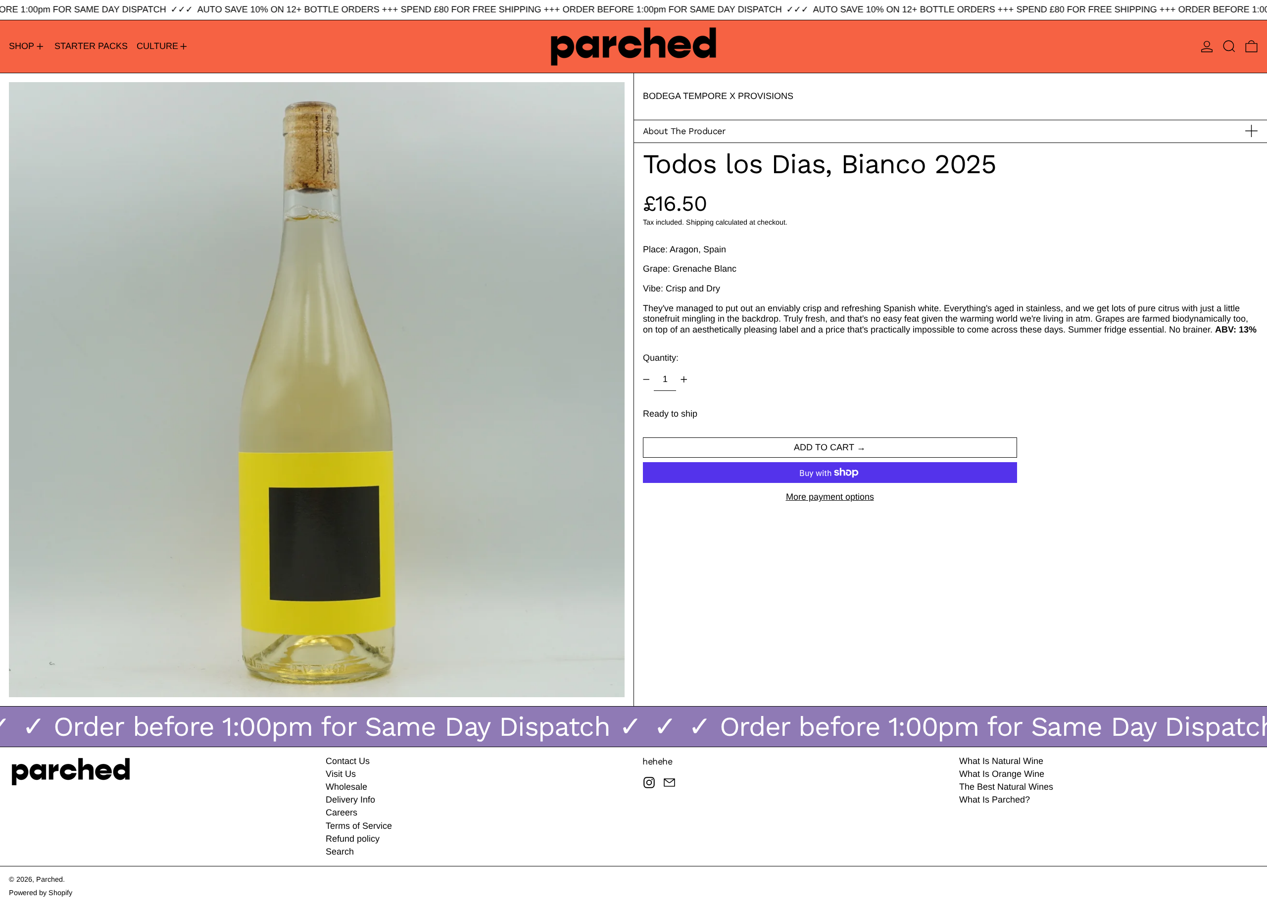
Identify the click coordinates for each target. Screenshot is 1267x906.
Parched (49, 879)
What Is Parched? (994, 800)
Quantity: (661, 358)
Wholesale (346, 787)
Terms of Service (359, 826)
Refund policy (353, 839)
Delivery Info (350, 800)
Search (340, 852)
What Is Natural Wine (1001, 761)
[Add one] (684, 379)
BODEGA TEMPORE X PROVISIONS (718, 96)
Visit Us (341, 774)
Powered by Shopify (40, 893)
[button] (1229, 46)
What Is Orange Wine (1001, 774)
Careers (341, 812)
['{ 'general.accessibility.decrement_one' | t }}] (646, 379)
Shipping (700, 222)
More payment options (830, 497)
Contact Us (348, 761)
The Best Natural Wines (1006, 787)
